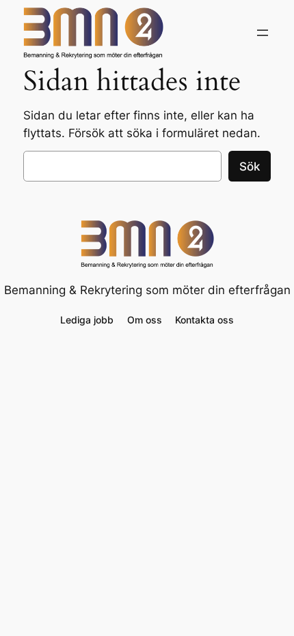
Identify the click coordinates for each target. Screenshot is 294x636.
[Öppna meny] (262, 33)
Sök (249, 166)
